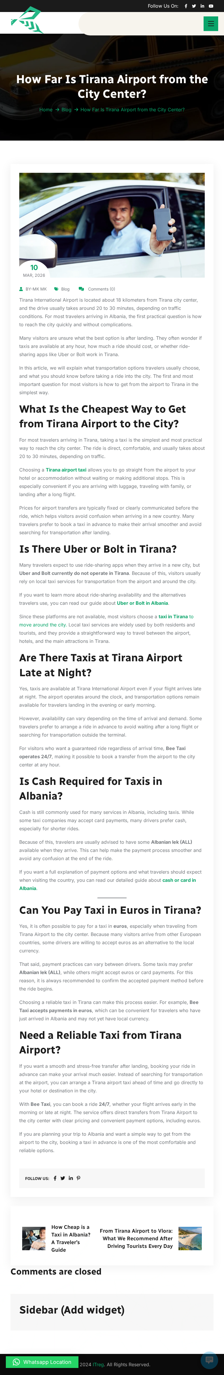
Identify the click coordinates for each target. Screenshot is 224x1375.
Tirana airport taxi (66, 470)
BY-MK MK (36, 288)
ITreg (98, 1364)
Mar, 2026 (34, 270)
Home (45, 109)
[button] (42, 1362)
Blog (66, 109)
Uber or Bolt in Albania (142, 603)
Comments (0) (101, 288)
